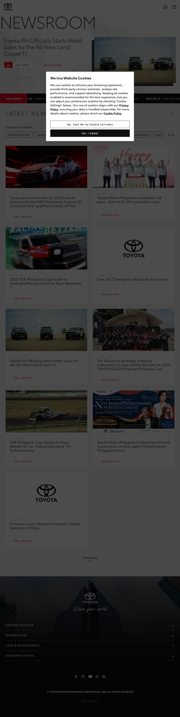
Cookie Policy (112, 113)
